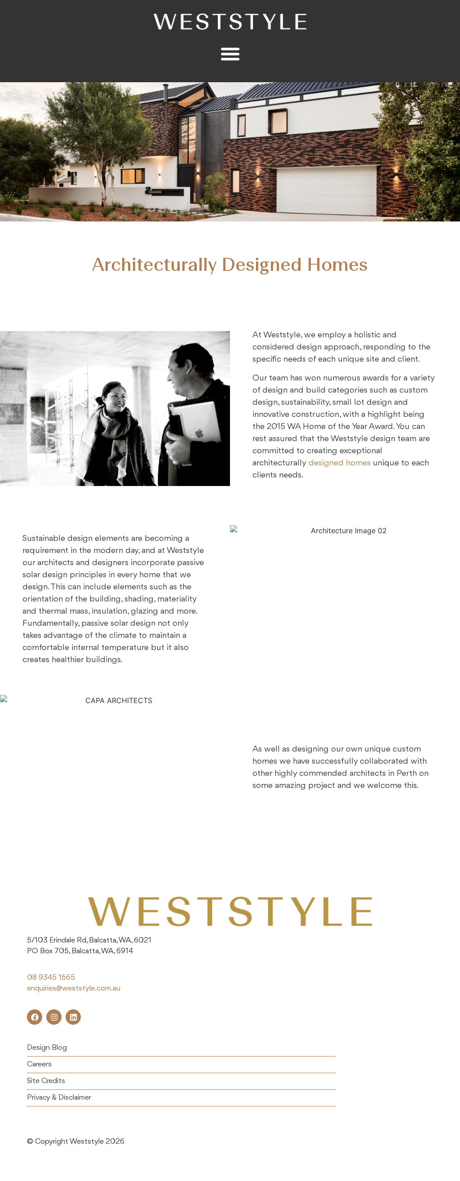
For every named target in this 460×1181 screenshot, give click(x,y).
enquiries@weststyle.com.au (73, 988)
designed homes (340, 463)
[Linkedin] (73, 1017)
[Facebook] (34, 1017)
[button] (230, 54)
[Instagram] (54, 1017)
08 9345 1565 (51, 978)
